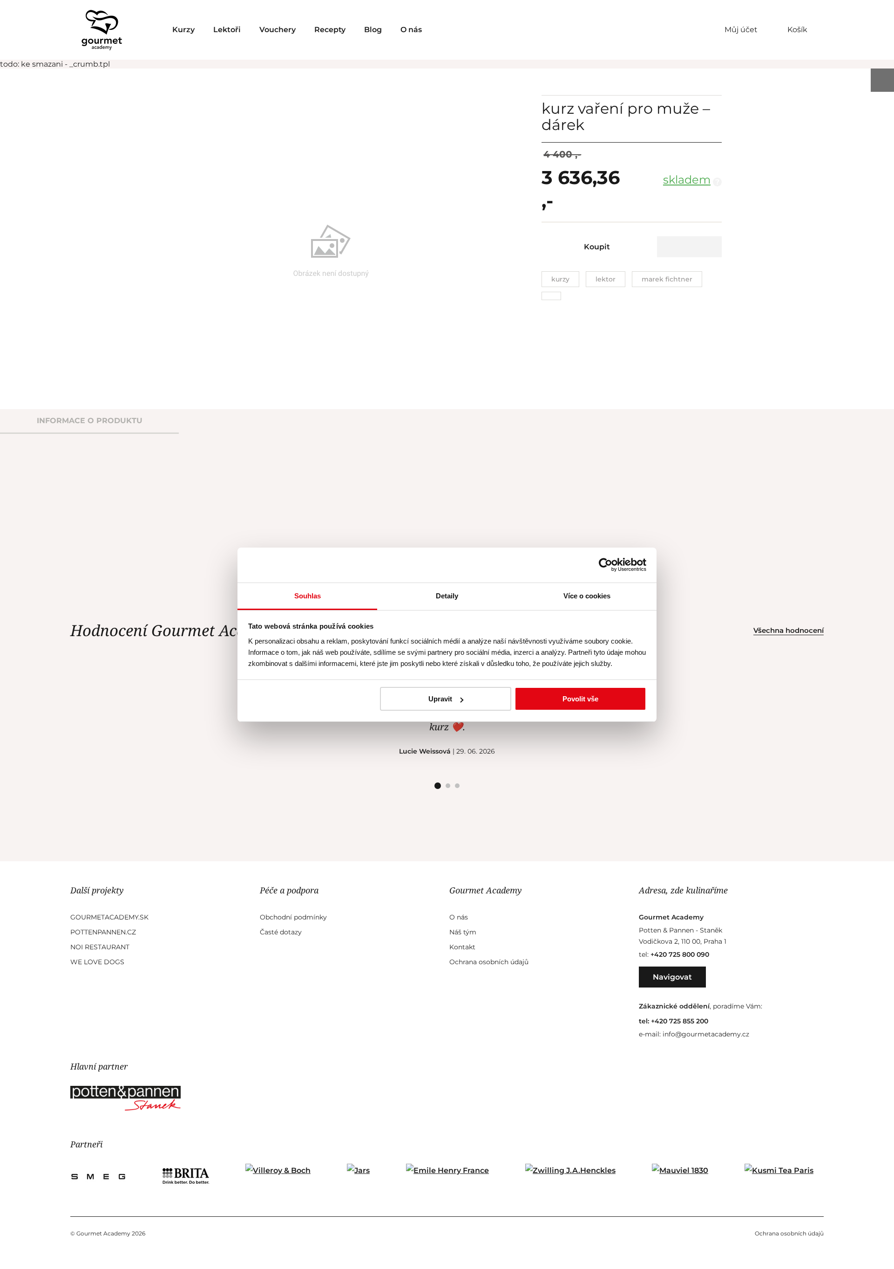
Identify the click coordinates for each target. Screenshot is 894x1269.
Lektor (606, 279)
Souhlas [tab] (307, 596)
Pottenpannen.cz (103, 932)
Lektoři (227, 29)
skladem (687, 179)
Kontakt (462, 947)
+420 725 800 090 (679, 954)
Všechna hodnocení (788, 630)
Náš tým (462, 932)
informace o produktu (89, 420)
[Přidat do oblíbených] (689, 246)
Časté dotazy (281, 932)
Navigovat (672, 977)
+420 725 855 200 (679, 1021)
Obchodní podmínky (293, 917)
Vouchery (277, 29)
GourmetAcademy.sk (109, 917)
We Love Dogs (97, 962)
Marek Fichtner (667, 279)
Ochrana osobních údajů (488, 962)
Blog (373, 29)
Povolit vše (580, 699)
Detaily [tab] (447, 596)
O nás (411, 29)
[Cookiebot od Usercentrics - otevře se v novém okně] (605, 565)
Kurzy (183, 29)
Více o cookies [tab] (586, 596)
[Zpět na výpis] (882, 80)
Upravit (440, 699)
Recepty (329, 29)
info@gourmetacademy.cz (706, 1034)
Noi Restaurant (99, 947)
